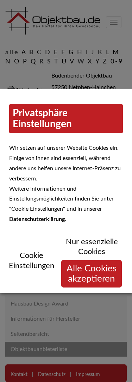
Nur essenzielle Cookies (92, 247)
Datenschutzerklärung (37, 219)
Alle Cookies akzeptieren (92, 273)
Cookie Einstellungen (31, 261)
